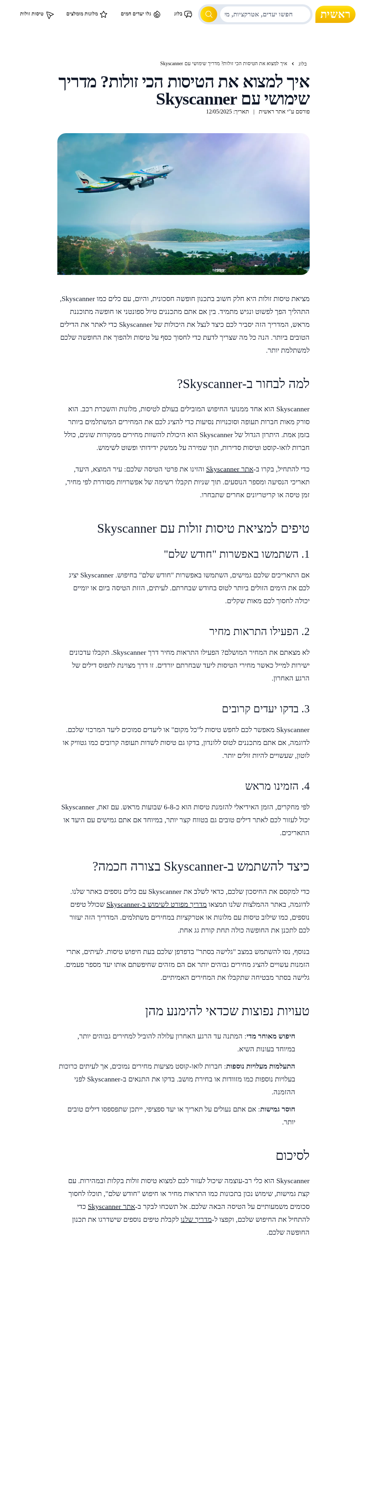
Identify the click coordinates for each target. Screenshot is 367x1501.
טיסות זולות (32, 13)
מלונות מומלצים (82, 13)
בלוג (179, 13)
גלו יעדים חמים (137, 13)
